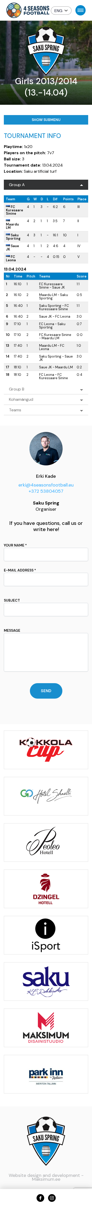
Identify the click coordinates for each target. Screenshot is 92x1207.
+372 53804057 (46, 491)
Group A (17, 184)
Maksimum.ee (46, 1179)
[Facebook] (40, 1198)
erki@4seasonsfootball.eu (46, 485)
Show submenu (46, 119)
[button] (61, 10)
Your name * (15, 545)
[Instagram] (52, 1198)
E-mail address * (20, 570)
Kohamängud (21, 399)
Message (12, 630)
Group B (16, 389)
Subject (12, 600)
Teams (15, 410)
